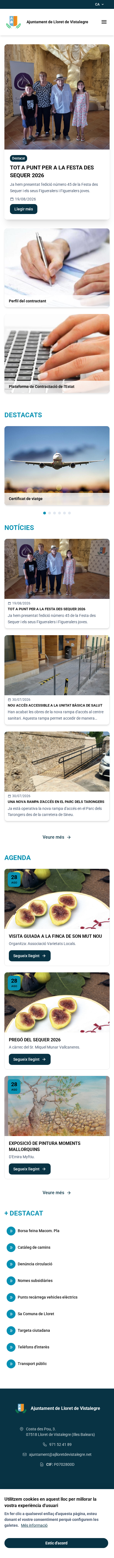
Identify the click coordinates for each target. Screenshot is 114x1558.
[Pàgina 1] (44, 513)
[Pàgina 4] (59, 513)
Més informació (34, 1525)
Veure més (57, 837)
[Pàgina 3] (54, 513)
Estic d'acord (56, 1543)
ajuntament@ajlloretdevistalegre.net (60, 1454)
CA (100, 4)
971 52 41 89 (60, 1444)
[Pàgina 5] (64, 513)
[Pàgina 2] (49, 513)
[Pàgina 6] (69, 513)
